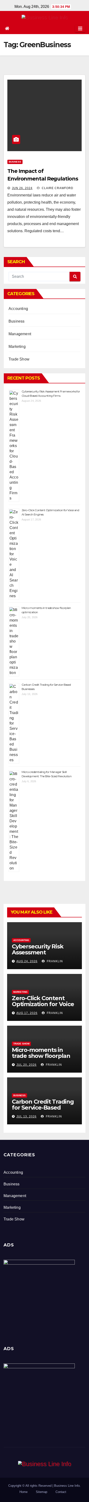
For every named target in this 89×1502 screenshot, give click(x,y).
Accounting (18, 309)
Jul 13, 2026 (26, 1116)
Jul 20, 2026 (26, 1064)
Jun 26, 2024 (22, 188)
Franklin (54, 961)
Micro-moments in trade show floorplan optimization (41, 1055)
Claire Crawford (57, 188)
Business (15, 161)
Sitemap (41, 1492)
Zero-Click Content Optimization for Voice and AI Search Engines (43, 1004)
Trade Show (19, 359)
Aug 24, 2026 (26, 961)
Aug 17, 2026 (26, 1013)
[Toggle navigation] (80, 28)
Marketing (17, 347)
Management (20, 334)
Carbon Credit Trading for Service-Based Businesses (43, 1107)
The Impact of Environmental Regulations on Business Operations (42, 179)
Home (23, 1492)
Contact (61, 1492)
